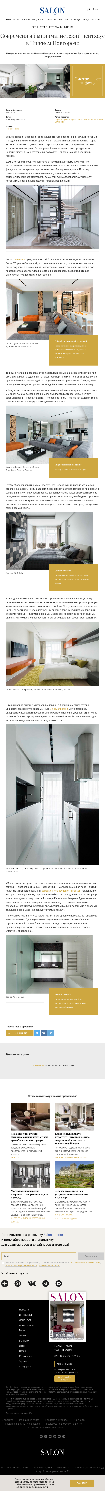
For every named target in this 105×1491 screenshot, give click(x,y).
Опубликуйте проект (64, 1378)
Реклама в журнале (56, 1419)
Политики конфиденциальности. (31, 1487)
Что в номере (64, 1363)
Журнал (23, 1361)
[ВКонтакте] (44, 1033)
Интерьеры (25, 1314)
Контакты (79, 1419)
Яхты (22, 1345)
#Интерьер (59, 1157)
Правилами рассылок (49, 1265)
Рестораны (25, 1356)
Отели (22, 1351)
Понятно (82, 1483)
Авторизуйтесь (38, 1065)
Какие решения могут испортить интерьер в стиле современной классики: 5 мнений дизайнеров (72, 1138)
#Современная (38, 1218)
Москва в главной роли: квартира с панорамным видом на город (29, 1194)
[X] (37, 1033)
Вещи (22, 1330)
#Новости (15, 1157)
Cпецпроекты (26, 1366)
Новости (24, 1309)
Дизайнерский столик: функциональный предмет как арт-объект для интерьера (29, 1137)
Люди (22, 1335)
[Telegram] (50, 1033)
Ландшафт (25, 1320)
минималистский (59, 708)
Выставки (24, 1340)
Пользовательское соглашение (64, 1423)
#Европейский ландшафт (66, 1219)
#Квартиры (26, 1218)
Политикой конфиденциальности (21, 1265)
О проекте (7, 1419)
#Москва (15, 1222)
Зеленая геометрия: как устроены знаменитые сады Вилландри (71, 1194)
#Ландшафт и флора (64, 1215)
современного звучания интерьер (61, 890)
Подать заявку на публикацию (22, 1423)
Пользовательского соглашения (85, 1263)
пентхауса (19, 259)
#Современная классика (76, 1157)
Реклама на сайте (29, 1419)
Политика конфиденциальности (46, 1427)
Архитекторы (26, 1325)
